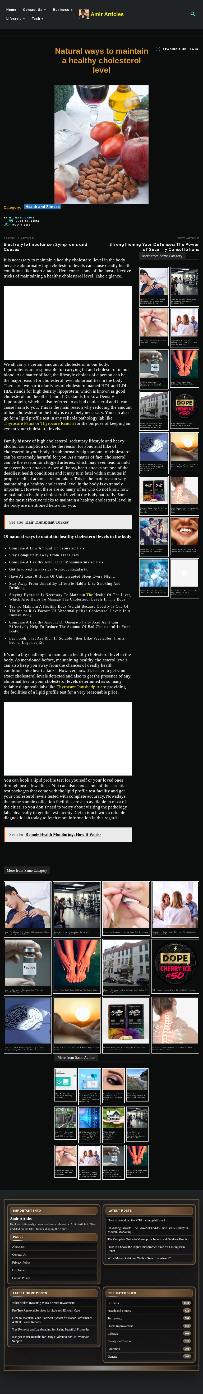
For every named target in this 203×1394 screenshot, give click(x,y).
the (89, 595)
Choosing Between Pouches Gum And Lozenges (153, 341)
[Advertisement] (68, 323)
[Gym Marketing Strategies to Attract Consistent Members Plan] (185, 281)
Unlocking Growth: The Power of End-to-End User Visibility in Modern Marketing (89, 1097)
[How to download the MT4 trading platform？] (66, 1079)
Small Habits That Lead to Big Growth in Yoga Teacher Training (184, 592)
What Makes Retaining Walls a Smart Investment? (136, 1095)
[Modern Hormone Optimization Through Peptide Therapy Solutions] (154, 364)
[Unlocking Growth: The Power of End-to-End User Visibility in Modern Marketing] (89, 1079)
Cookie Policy (21, 1278)
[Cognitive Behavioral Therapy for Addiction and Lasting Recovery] (185, 323)
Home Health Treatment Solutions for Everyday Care (151, 551)
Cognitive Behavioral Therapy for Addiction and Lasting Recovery (184, 342)
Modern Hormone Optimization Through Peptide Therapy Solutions (153, 384)
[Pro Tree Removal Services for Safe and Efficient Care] (66, 1118)
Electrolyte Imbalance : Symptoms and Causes (45, 247)
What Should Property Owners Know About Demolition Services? (111, 1135)
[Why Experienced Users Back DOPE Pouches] (185, 405)
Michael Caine (22, 217)
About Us (18, 1246)
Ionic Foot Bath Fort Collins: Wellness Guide (183, 383)
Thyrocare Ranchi (57, 423)
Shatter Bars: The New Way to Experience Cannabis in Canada (153, 510)
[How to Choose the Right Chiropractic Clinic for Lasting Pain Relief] (154, 281)
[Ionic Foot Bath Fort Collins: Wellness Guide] (185, 364)
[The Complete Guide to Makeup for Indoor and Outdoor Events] (113, 1079)
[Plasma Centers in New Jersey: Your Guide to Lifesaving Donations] (154, 405)
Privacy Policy (21, 1262)
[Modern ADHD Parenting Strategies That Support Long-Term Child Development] (154, 447)
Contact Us (19, 1254)
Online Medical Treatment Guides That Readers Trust (184, 550)
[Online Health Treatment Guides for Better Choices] (154, 573)
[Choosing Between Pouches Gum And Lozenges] (154, 323)
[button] (193, 14)
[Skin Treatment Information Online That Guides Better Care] (185, 490)
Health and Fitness (43, 206)
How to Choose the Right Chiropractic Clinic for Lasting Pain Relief (152, 301)
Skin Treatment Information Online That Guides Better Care (184, 510)
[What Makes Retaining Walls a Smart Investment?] (137, 1079)
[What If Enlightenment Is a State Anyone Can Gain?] (185, 447)
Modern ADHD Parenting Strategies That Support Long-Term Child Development (151, 467)
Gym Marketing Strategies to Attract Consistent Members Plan (183, 301)
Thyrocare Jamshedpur (78, 686)
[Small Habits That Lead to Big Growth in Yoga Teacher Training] (185, 573)
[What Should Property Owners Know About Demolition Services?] (113, 1118)
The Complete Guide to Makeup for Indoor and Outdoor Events (113, 1096)
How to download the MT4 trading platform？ (64, 1095)
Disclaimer (19, 1270)
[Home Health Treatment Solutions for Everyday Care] (154, 531)
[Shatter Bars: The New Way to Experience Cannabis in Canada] (154, 490)
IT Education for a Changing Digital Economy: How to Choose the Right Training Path (88, 1135)
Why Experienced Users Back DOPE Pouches (182, 424)
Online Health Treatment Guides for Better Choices (153, 591)
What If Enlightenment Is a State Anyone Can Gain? (184, 465)
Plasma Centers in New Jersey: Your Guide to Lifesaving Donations (151, 425)
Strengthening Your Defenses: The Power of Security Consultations (154, 247)
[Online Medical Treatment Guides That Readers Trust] (185, 531)
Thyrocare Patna (19, 423)
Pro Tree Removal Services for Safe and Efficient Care (65, 1134)
